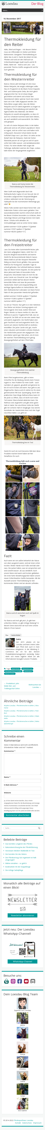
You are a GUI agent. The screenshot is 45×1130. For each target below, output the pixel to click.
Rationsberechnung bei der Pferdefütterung (21, 847)
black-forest (15, 669)
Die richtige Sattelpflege (14, 870)
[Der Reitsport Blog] (22, 3)
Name (7, 777)
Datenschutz (27, 1123)
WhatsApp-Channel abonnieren (22, 962)
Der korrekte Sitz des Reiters (16, 854)
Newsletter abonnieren (22, 915)
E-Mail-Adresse (11, 785)
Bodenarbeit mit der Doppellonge (17, 867)
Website (7, 793)
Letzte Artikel (15, 635)
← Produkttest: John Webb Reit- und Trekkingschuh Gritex (12, 686)
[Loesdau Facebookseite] (19, 983)
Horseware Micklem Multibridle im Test (19, 851)
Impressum (37, 1123)
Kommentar (9, 751)
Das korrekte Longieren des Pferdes (18, 844)
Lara (18, 639)
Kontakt (18, 1123)
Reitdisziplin (28, 671)
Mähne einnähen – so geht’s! (16, 863)
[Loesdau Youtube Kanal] (26, 983)
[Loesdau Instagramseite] (13, 983)
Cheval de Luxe (27, 669)
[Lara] (10, 642)
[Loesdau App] (32, 983)
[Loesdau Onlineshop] (6, 983)
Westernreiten (9, 674)
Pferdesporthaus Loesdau (13, 671)
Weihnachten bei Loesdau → (35, 686)
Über (6, 635)
